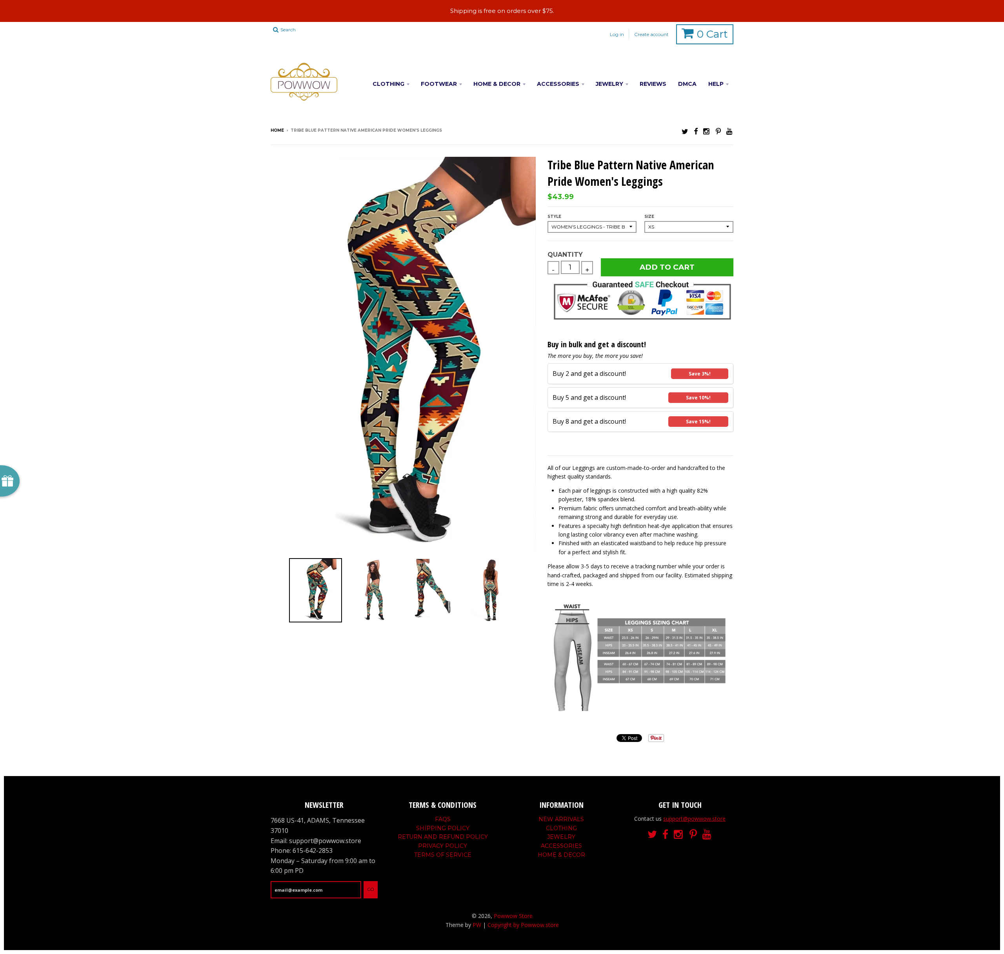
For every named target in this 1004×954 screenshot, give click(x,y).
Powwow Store (513, 916)
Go (370, 889)
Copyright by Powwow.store (523, 925)
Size (649, 216)
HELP (716, 83)
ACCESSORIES (558, 83)
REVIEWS (653, 83)
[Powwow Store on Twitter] (685, 131)
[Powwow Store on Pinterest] (718, 131)
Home (277, 130)
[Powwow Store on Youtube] (729, 131)
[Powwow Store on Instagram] (706, 131)
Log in (617, 34)
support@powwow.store (694, 818)
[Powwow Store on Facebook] (696, 131)
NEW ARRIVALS (561, 819)
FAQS (443, 819)
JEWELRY (609, 83)
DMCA (687, 83)
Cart (712, 34)
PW (477, 925)
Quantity (564, 254)
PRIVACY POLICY (442, 845)
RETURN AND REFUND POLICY (443, 836)
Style (554, 216)
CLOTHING (388, 83)
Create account (651, 34)
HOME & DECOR (496, 83)
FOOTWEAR (439, 83)
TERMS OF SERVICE (442, 854)
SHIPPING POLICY (442, 828)
